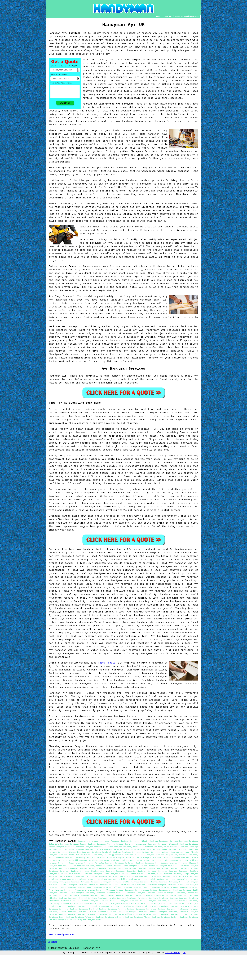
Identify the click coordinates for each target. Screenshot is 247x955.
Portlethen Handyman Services (152, 898)
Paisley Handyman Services (72, 906)
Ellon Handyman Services (81, 849)
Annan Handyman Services (61, 890)
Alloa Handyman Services (169, 874)
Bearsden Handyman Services (124, 901)
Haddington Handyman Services (113, 860)
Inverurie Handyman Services (73, 909)
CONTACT (168, 16)
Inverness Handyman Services (132, 912)
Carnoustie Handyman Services (83, 895)
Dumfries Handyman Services (171, 893)
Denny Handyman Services (71, 917)
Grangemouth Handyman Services (93, 841)
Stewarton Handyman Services (102, 879)
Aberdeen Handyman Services (124, 841)
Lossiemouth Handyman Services (151, 844)
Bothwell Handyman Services (73, 885)
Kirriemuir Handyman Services (160, 909)
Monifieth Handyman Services (73, 868)
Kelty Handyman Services (81, 863)
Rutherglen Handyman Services (147, 847)
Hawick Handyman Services (162, 879)
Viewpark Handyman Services (62, 920)
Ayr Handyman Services (180, 890)
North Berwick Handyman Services (85, 855)
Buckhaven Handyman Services (163, 866)
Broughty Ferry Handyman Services (111, 874)
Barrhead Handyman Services (183, 841)
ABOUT (158, 16)
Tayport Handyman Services (120, 844)
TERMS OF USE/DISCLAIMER (187, 16)
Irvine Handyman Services (175, 860)
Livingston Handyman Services (124, 904)
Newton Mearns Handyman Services (117, 895)
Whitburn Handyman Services (175, 852)
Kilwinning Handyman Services (106, 882)
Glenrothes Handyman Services (64, 901)
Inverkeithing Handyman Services (151, 890)
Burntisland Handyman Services (156, 904)
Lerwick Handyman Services (122, 898)
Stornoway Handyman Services (90, 858)
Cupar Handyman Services (99, 887)
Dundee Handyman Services (108, 866)
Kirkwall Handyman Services (145, 852)
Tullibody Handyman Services (127, 887)
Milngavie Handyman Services (99, 917)
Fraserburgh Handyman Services (139, 849)
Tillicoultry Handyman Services (103, 906)
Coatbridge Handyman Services (135, 906)
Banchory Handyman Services (133, 876)
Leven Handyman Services (81, 893)
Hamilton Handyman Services (183, 898)
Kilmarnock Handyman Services (182, 844)
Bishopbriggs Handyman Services (84, 852)
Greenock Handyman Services (92, 898)
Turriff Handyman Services (156, 887)
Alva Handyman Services (80, 874)
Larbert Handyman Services (184, 917)
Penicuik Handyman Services (141, 893)
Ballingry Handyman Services (150, 895)
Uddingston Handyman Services (74, 882)
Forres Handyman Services (92, 844)
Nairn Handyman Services (149, 858)
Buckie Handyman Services (153, 901)
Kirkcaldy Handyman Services (109, 863)
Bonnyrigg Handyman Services (118, 855)
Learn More (172, 952)
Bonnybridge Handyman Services (163, 868)
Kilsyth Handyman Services (154, 841)
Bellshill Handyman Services (83, 860)
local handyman (112, 687)
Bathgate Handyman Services (102, 868)
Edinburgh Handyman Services (116, 852)
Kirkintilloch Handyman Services (135, 914)
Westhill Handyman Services (120, 890)
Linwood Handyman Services (184, 887)
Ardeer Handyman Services (61, 847)
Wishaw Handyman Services (72, 879)
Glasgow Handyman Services (120, 858)
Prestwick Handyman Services (103, 885)
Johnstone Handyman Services (132, 868)
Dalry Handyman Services (72, 876)
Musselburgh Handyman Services (145, 860)
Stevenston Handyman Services (102, 914)
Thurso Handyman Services (156, 917)
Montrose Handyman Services (89, 847)
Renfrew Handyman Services (164, 882)
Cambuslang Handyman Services (63, 904)
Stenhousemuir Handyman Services (107, 871)
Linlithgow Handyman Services (172, 849)
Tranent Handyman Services (72, 887)
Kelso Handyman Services (176, 847)
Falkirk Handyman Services (94, 901)
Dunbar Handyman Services (73, 912)
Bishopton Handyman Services (182, 901)
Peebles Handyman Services (72, 914)
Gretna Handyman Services (142, 874)
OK (184, 952)
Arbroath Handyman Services (128, 917)
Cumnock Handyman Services (163, 912)
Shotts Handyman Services (135, 882)
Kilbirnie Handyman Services (139, 863)
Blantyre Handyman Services (117, 847)
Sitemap (53, 942)
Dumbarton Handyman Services (141, 871)
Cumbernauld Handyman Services (165, 876)
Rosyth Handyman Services (176, 858)
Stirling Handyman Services (133, 879)
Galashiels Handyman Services (63, 844)
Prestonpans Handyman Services (89, 890)
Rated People (106, 663)
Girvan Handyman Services (179, 895)
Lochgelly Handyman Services (172, 871)
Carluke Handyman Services (109, 849)
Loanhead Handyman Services (94, 904)
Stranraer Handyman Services (74, 871)
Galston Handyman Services (131, 909)
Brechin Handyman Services (165, 906)
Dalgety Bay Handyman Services (181, 855)
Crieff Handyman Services (132, 885)
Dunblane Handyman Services (111, 893)
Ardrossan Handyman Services (162, 885)
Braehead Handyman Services (102, 909)
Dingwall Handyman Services (91, 920)
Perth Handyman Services (135, 866)
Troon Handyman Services (61, 858)
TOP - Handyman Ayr (61, 934)
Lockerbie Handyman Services (149, 855)
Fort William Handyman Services (171, 863)
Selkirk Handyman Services (102, 912)
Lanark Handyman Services (165, 914)
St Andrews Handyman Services (102, 876)
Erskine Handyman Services (81, 866)
